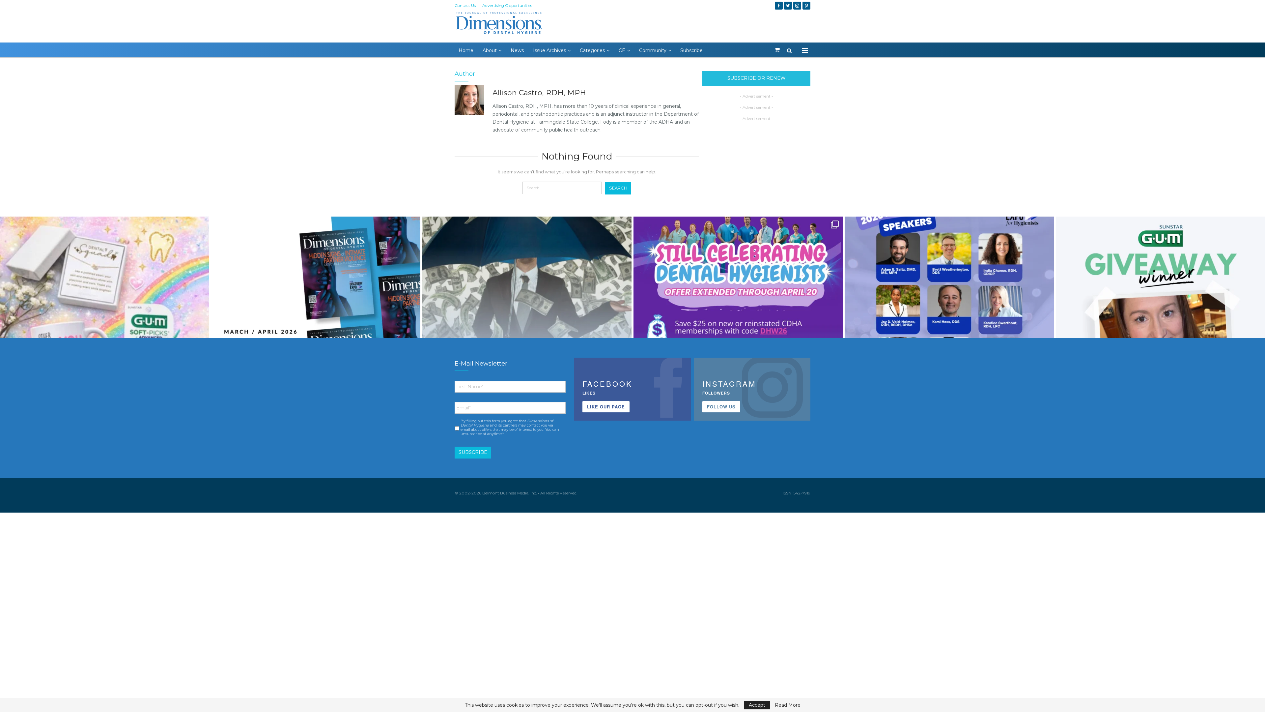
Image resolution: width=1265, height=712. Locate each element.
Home (466, 50)
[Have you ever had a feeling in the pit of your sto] (315, 321)
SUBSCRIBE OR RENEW (756, 78)
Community (652, 50)
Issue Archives (549, 50)
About (490, 50)
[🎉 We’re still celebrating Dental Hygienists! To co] (738, 321)
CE (622, 50)
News (517, 50)
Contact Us (465, 5)
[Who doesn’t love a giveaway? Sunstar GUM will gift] (104, 321)
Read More (788, 705)
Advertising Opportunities (507, 5)
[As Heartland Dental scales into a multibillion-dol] (527, 321)
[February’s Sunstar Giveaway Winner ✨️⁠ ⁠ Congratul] (1160, 321)
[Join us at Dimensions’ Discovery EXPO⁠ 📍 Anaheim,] (949, 321)
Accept (757, 705)
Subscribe (691, 50)
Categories (592, 50)
